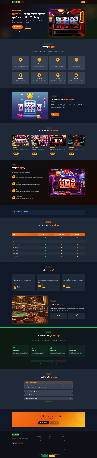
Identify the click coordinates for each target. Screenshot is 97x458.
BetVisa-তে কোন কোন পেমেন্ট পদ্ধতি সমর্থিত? (33, 391)
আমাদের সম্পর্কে (39, 436)
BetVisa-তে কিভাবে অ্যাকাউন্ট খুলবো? (32, 382)
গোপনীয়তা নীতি (75, 212)
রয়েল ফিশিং (63, 436)
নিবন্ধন (50, 436)
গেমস (50, 442)
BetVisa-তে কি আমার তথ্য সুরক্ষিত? (31, 398)
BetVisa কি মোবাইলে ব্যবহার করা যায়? (32, 394)
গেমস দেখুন (28, 26)
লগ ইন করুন (52, 455)
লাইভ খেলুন (56, 114)
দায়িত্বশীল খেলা (53, 363)
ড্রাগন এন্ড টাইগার (64, 440)
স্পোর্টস (62, 447)
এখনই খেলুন (15, 153)
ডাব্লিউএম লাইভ (64, 442)
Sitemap (38, 447)
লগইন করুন (55, 422)
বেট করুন (52, 153)
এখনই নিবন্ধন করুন (18, 26)
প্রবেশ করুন (50, 438)
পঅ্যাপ (50, 440)
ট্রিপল (62, 438)
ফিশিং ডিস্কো (63, 449)
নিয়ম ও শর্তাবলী (39, 438)
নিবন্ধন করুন (45, 455)
